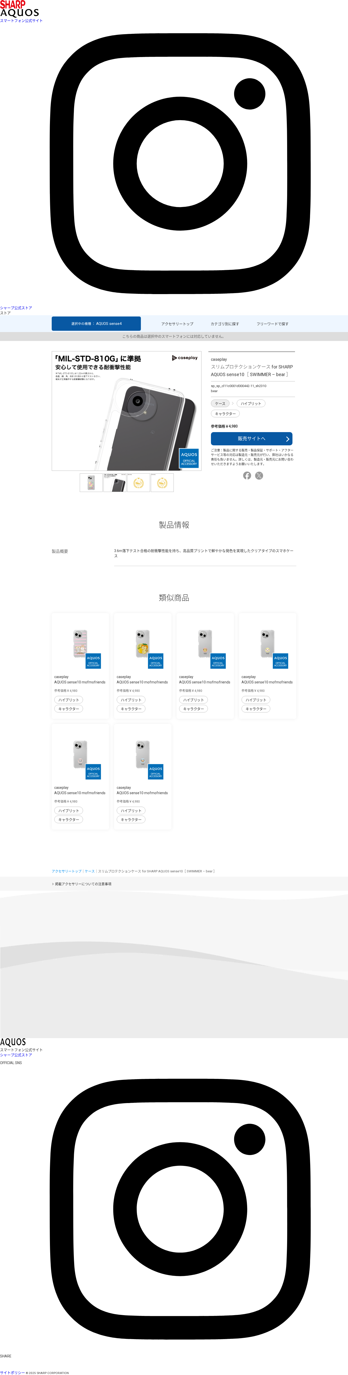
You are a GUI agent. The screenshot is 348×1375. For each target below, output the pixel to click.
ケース (220, 404)
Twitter (260, 475)
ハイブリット (251, 404)
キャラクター (225, 414)
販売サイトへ (251, 438)
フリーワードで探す (273, 324)
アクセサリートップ (177, 324)
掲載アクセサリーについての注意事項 (83, 884)
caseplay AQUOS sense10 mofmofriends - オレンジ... (142, 682)
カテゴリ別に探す (225, 324)
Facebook (248, 475)
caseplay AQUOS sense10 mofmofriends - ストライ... (79, 682)
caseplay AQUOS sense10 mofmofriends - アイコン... (204, 682)
